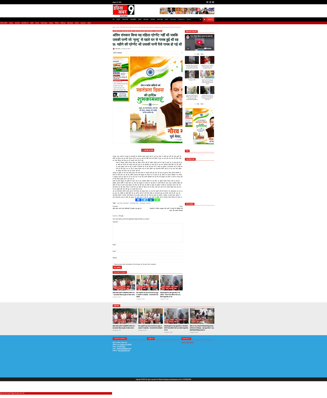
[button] (202, 54)
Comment (116, 226)
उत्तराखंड (152, 19)
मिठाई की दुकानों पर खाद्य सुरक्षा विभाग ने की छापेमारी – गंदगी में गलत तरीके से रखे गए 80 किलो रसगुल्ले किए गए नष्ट (171, 287)
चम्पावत (37, 23)
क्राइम (139, 19)
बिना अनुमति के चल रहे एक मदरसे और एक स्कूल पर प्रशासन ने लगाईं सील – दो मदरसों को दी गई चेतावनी (147, 287)
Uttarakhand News (134, 207)
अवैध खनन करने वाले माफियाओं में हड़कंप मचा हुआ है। (127, 212)
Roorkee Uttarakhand (125, 349)
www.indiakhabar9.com (124, 355)
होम (113, 19)
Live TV (210, 19)
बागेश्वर (77, 23)
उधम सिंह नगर (24, 23)
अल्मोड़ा (11, 23)
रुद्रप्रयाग (83, 23)
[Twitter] (145, 204)
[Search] (200, 19)
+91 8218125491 (121, 351)
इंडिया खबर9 (117, 48)
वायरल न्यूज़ (160, 19)
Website (115, 262)
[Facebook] (138, 204)
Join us (189, 19)
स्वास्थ (166, 19)
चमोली (31, 23)
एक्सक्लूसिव (133, 19)
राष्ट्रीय (118, 19)
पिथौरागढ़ (63, 23)
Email (114, 255)
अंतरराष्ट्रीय (125, 19)
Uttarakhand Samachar (145, 207)
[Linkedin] (151, 204)
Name (114, 249)
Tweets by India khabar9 (187, 346)
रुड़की (149, 31)
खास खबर (145, 19)
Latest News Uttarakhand (123, 207)
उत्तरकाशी (17, 23)
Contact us (181, 19)
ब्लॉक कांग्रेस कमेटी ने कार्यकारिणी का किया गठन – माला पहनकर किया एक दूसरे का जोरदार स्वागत (124, 287)
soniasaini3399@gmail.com (124, 353)
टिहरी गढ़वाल (44, 23)
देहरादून (51, 23)
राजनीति (142, 31)
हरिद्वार (89, 23)
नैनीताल (57, 23)
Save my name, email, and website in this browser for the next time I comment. (135, 268)
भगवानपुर (138, 31)
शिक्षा (157, 31)
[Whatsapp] (157, 204)
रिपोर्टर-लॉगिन (3, 23)
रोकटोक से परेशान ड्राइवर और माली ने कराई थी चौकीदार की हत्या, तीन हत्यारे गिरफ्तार (166, 213)
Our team (173, 19)
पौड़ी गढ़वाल (70, 23)
